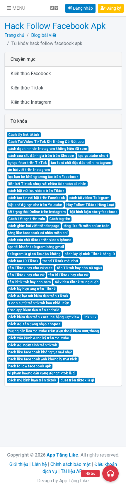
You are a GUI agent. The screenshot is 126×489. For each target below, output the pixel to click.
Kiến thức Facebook (31, 73)
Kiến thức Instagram (31, 102)
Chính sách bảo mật (70, 464)
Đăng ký (113, 8)
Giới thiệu (18, 464)
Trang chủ (14, 35)
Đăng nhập (82, 8)
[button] (16, 8)
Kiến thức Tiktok (27, 88)
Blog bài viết (43, 35)
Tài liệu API (72, 471)
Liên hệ (39, 464)
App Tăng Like (62, 455)
